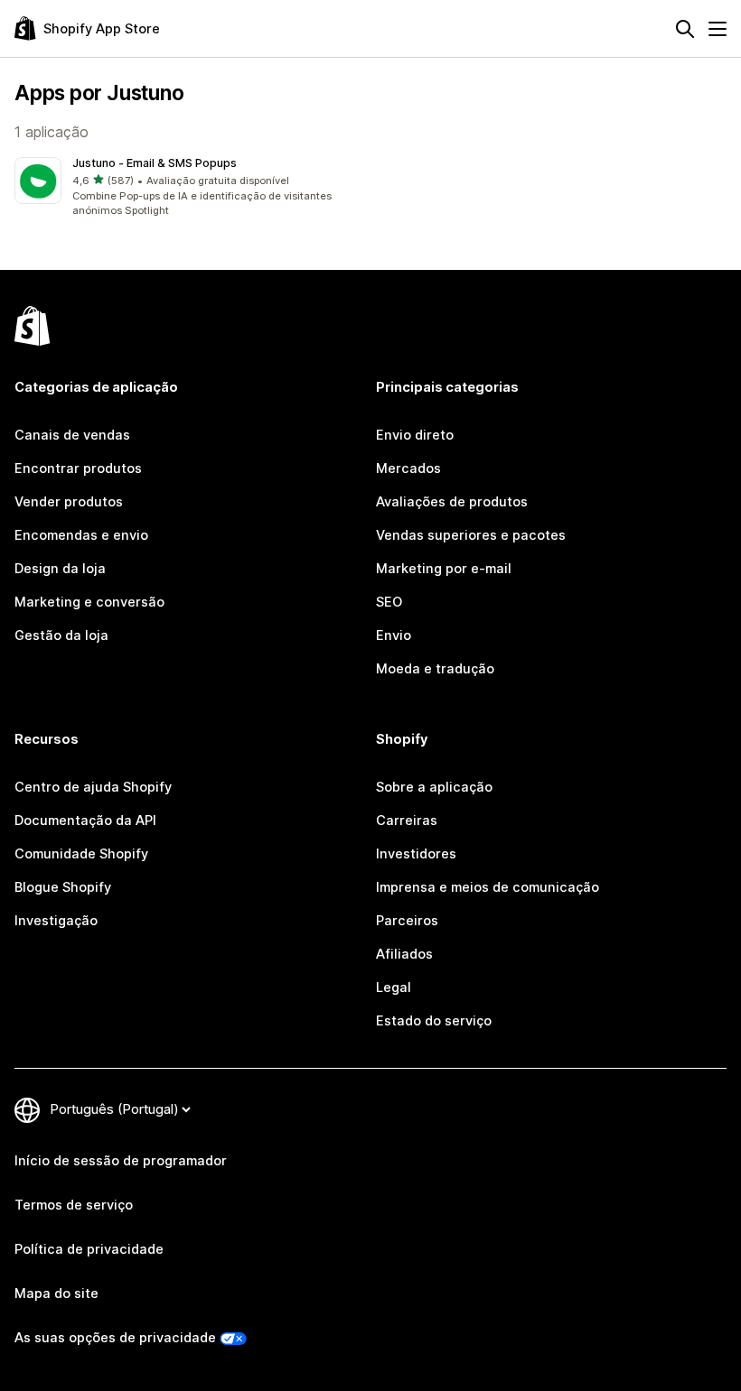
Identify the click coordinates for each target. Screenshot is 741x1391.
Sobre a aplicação (434, 787)
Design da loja (60, 569)
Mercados (408, 468)
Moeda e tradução (435, 669)
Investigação (56, 921)
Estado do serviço (434, 1021)
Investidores (416, 854)
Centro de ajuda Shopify (93, 787)
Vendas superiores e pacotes (471, 535)
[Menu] (717, 29)
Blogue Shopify (62, 887)
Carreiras (406, 820)
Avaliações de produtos (452, 502)
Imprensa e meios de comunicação (487, 887)
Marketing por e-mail (443, 569)
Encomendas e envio (81, 535)
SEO (389, 602)
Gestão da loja (61, 635)
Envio (393, 635)
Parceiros (407, 921)
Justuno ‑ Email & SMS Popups (154, 163)
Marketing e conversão (89, 602)
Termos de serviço (73, 1205)
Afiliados (404, 954)
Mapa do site (56, 1293)
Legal (393, 987)
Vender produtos (68, 502)
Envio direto (415, 435)
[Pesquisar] (685, 29)
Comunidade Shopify (81, 854)
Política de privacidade (89, 1249)
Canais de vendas (72, 435)
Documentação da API (85, 820)
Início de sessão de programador (120, 1161)
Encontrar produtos (78, 468)
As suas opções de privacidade (115, 1338)
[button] (188, 188)
